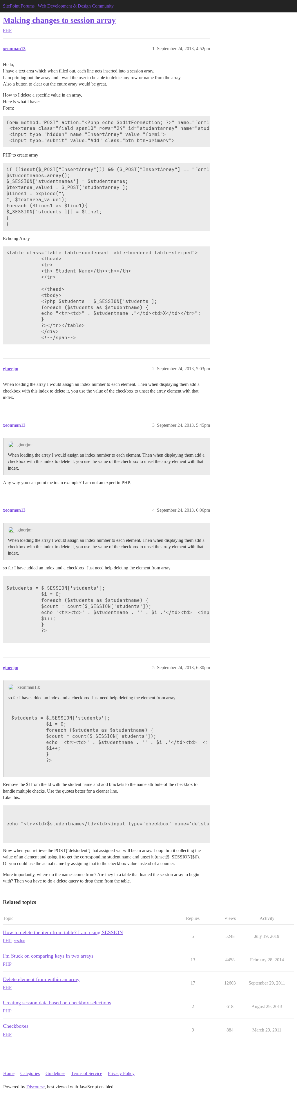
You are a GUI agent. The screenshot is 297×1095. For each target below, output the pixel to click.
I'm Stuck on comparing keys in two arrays (48, 956)
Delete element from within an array (41, 979)
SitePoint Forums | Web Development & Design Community (58, 5)
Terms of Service (86, 1073)
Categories (30, 1073)
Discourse (35, 1086)
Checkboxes (15, 1026)
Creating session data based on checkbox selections (57, 1002)
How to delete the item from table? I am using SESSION (63, 932)
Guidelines (55, 1073)
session (19, 940)
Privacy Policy (121, 1073)
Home (9, 1073)
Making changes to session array (59, 20)
